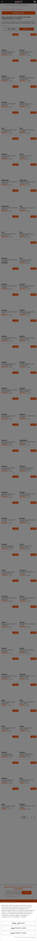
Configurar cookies (18, 933)
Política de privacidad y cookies (25, 937)
